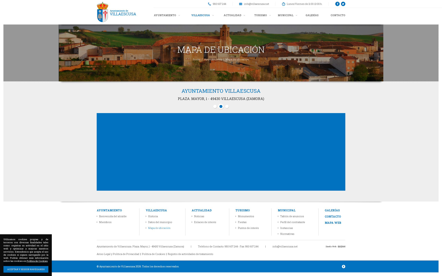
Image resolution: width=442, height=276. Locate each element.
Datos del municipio (160, 222)
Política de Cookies (153, 254)
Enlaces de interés (205, 222)
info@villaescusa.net (284, 246)
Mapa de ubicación (159, 228)
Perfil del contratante (292, 222)
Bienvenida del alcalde (113, 216)
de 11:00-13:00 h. (304, 4)
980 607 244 (231, 246)
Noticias (199, 216)
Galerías (312, 15)
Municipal (286, 15)
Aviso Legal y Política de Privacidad (118, 254)
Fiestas (242, 222)
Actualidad (233, 15)
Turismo (260, 15)
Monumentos (246, 216)
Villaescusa (200, 15)
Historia (153, 216)
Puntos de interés (248, 228)
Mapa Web (333, 222)
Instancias (286, 228)
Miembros (105, 222)
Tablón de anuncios (292, 216)
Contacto (338, 15)
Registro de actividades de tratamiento (190, 254)
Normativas (287, 233)
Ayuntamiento (165, 15)
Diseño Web (331, 246)
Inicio (196, 59)
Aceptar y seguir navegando (26, 269)
